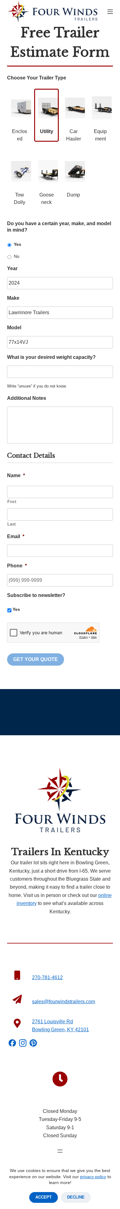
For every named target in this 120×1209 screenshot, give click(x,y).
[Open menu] (60, 1151)
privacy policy (93, 1176)
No (16, 256)
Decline (76, 1197)
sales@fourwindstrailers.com (63, 1001)
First (11, 501)
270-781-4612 (47, 977)
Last (11, 524)
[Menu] (110, 11)
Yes (17, 244)
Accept (43, 1197)
